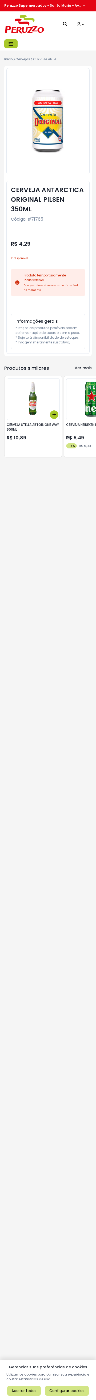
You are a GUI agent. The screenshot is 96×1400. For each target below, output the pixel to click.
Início (8, 59)
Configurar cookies (67, 1390)
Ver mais (83, 368)
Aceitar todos (24, 1390)
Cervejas (22, 59)
